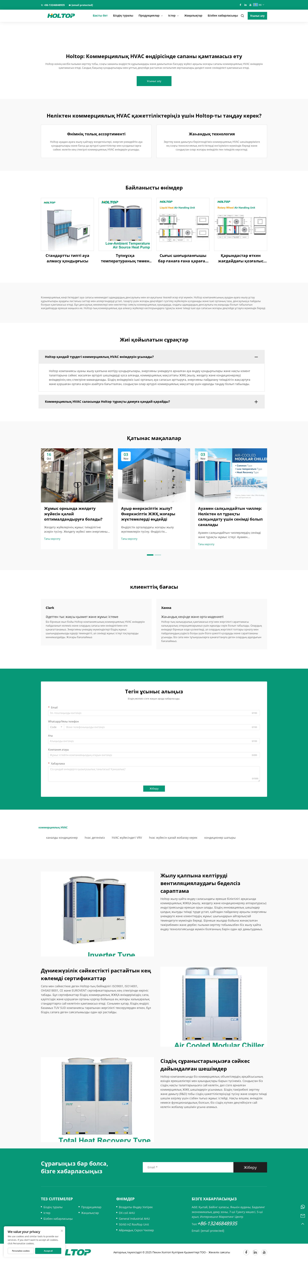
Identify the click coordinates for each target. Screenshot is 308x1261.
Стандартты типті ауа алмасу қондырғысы (67, 258)
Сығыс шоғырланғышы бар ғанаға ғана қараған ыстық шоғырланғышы (183, 258)
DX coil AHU (127, 1213)
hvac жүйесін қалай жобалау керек (173, 837)
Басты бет (100, 15)
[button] (150, 555)
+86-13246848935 (54, 5)
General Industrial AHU (134, 1219)
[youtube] (250, 5)
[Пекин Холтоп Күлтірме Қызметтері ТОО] (58, 16)
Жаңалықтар (193, 15)
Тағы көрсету (52, 538)
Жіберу (154, 788)
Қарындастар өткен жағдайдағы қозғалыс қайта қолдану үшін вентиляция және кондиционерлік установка (240, 258)
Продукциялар (149, 15)
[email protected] (212, 1231)
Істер (171, 15)
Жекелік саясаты (219, 1252)
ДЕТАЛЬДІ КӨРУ (67, 224)
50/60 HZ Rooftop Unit (134, 1224)
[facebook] (240, 5)
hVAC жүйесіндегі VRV (127, 837)
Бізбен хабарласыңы (223, 15)
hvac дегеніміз (95, 837)
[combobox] (56, 727)
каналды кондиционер (62, 837)
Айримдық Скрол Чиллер (136, 1230)
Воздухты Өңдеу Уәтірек (136, 1207)
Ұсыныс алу (257, 16)
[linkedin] (245, 5)
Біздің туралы (123, 15)
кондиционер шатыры (220, 837)
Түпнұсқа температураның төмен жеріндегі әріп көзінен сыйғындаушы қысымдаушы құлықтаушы (125, 258)
